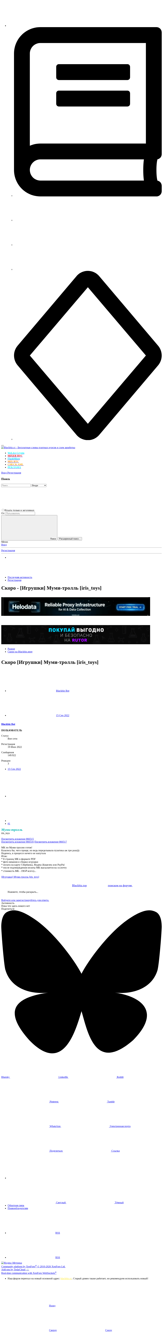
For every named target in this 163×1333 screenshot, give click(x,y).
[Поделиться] (31, 796)
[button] (59, 510)
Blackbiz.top (79, 885)
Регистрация (8, 550)
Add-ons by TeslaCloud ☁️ (15, 1269)
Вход (4, 544)
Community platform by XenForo (33, 1266)
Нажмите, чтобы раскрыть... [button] (23, 892)
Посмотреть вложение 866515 (17, 839)
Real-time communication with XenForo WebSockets (29, 1273)
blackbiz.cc (66, 1278)
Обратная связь (16, 1205)
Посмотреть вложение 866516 (17, 841)
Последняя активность (20, 577)
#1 (9, 823)
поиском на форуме (120, 885)
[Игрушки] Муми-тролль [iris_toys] (20, 877)
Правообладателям (18, 1208)
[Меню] (2, 445)
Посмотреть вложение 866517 (50, 841)
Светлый (60, 1202)
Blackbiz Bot (62, 690)
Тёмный (119, 1202)
